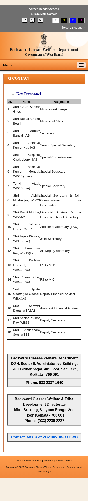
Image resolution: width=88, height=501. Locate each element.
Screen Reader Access (44, 9)
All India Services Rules (28, 460)
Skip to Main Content (44, 14)
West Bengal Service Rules (58, 460)
